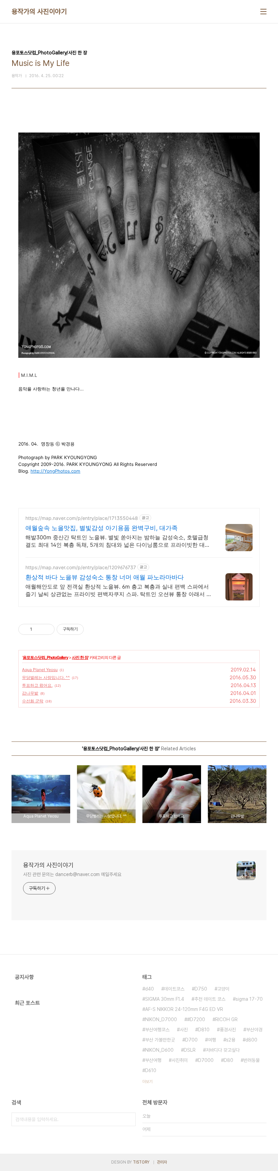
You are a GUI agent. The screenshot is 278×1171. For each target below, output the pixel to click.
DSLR (190, 1050)
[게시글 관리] (47, 629)
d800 (251, 1040)
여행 (212, 1040)
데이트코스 (174, 989)
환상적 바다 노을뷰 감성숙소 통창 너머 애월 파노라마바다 (104, 577)
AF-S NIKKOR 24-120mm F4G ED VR (184, 1009)
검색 (128, 1119)
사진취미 (180, 1060)
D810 (204, 1029)
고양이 (223, 989)
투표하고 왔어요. (37, 685)
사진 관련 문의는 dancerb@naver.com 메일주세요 (72, 874)
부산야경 (254, 1029)
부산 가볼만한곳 (160, 1040)
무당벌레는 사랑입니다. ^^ (46, 677)
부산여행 (153, 1060)
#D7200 (196, 1019)
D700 (191, 1040)
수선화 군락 (32, 700)
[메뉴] (263, 11)
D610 (150, 1070)
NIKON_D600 (159, 1050)
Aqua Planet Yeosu (40, 669)
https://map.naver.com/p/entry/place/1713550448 (81, 518)
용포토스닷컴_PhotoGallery (45, 657)
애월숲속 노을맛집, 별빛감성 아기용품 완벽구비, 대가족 (101, 527)
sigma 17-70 (249, 999)
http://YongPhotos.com (55, 471)
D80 (228, 1060)
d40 (149, 989)
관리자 (162, 1162)
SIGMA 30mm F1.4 (164, 999)
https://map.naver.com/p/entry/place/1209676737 (80, 567)
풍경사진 (228, 1029)
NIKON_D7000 (161, 1019)
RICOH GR (226, 1019)
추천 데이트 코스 (209, 999)
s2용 (230, 1040)
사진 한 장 (80, 657)
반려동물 (251, 1060)
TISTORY (141, 1162)
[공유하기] (38, 629)
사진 (184, 1029)
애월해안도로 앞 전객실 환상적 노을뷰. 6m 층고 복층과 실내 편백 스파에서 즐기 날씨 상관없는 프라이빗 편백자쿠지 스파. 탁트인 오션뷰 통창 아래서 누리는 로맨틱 (118, 590)
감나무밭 (30, 693)
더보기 (147, 1081)
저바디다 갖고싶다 (223, 1050)
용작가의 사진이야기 (39, 11)
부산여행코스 (157, 1029)
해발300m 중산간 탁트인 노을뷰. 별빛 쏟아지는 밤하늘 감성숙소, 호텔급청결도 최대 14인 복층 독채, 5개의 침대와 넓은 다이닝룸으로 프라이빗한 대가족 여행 (117, 541)
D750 (201, 989)
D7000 (206, 1060)
